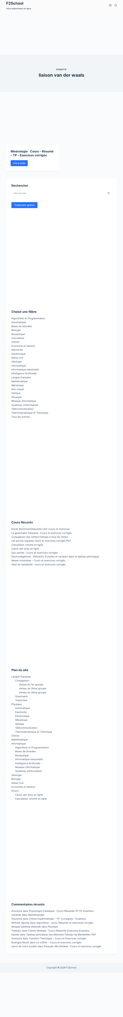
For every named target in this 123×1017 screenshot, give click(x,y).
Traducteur (21, 700)
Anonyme (16, 918)
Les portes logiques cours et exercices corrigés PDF (41, 540)
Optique (15, 393)
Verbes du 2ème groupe (32, 688)
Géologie (16, 361)
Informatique (18, 365)
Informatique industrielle (25, 369)
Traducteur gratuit (24, 205)
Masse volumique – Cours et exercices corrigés (38, 560)
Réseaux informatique (23, 400)
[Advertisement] (61, 32)
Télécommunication (22, 408)
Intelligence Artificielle (24, 373)
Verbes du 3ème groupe (32, 692)
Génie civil (17, 357)
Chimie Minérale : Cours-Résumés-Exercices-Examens (58, 930)
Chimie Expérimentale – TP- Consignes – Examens (57, 918)
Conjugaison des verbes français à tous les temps (39, 536)
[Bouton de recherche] (109, 193)
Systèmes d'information (24, 404)
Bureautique (18, 334)
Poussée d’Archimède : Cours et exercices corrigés (72, 946)
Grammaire (21, 696)
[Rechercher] (116, 5)
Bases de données (21, 326)
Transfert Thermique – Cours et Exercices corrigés (57, 938)
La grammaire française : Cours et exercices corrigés (41, 532)
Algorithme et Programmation (28, 318)
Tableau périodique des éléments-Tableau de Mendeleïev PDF (61, 934)
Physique (16, 397)
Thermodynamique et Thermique (29, 412)
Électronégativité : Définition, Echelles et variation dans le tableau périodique (55, 556)
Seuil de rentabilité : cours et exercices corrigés (38, 564)
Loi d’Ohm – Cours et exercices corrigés (58, 942)
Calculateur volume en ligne (27, 544)
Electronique (18, 353)
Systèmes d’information (28, 771)
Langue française (21, 377)
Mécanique (17, 385)
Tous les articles (20, 416)
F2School (14, 3)
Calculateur (17, 338)
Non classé (17, 389)
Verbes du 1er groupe (31, 684)
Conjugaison (22, 680)
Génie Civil (17, 782)
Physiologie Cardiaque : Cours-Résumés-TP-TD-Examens (61, 910)
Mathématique (19, 381)
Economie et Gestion (23, 345)
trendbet (16, 914)
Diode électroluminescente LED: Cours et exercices (40, 528)
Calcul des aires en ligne (25, 548)
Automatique (18, 322)
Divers (15, 790)
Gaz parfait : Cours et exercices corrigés (34, 552)
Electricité (17, 349)
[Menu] (110, 5)
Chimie (15, 341)
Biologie (16, 330)
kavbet (15, 934)
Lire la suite (20, 164)
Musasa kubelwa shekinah (26, 926)
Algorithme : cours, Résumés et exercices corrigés (64, 922)
